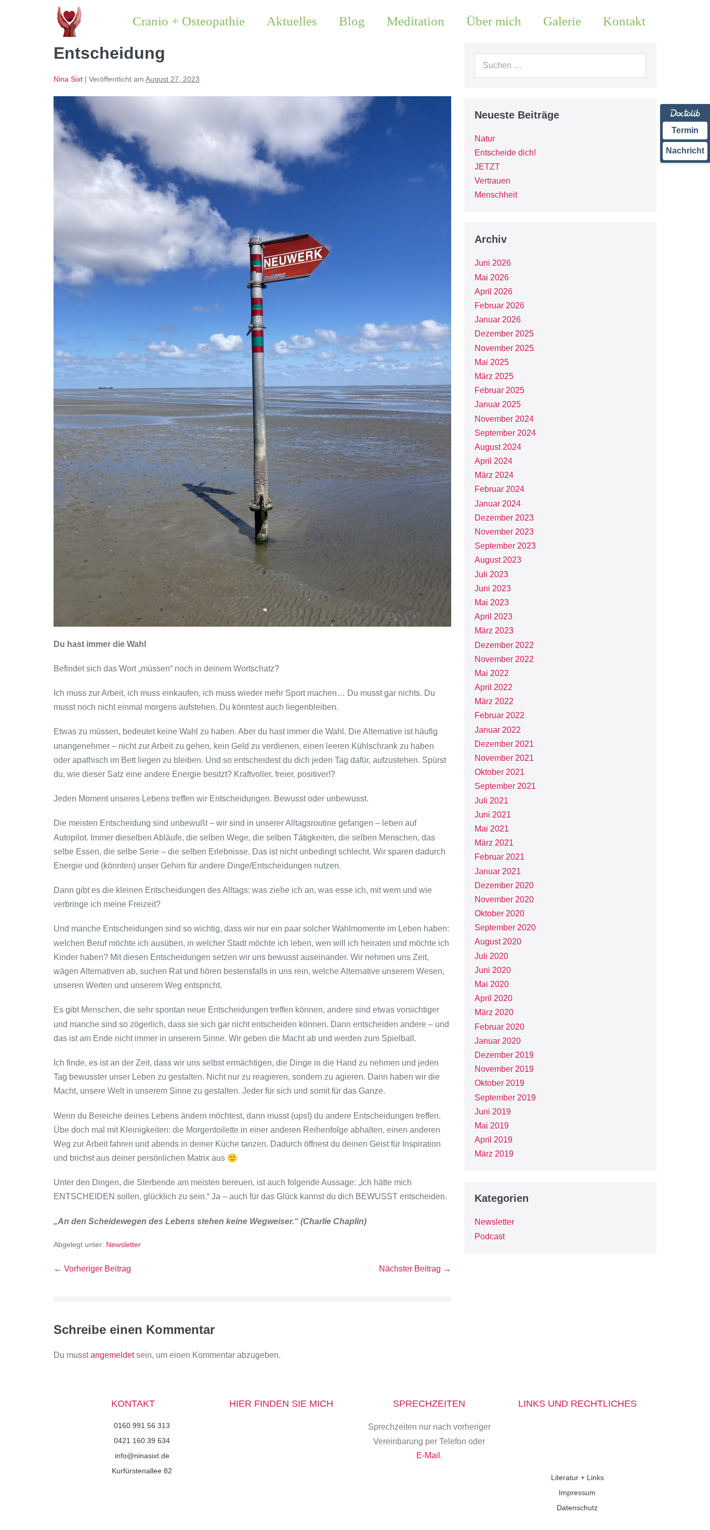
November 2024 (504, 418)
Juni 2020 (493, 970)
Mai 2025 (492, 362)
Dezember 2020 (504, 885)
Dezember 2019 (504, 1055)
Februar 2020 (499, 1026)
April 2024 (493, 461)
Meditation (415, 21)
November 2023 (504, 531)
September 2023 (505, 545)
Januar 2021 (498, 871)
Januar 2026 (498, 319)
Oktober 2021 (499, 772)
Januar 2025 (498, 404)
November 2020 (504, 899)
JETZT (487, 166)
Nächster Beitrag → (415, 1268)
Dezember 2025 (504, 333)
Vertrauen (492, 180)
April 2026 (493, 291)
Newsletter (123, 1244)
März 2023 (494, 630)
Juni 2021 (493, 814)
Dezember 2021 (504, 744)
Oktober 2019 (499, 1083)
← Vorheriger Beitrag (92, 1268)
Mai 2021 (492, 828)
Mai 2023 (492, 602)
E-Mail (428, 1455)
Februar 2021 (499, 856)
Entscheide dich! (505, 152)
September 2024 (505, 433)
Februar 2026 (499, 305)
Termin (685, 130)
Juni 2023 (493, 588)
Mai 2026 (492, 277)
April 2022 (493, 687)
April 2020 (493, 998)
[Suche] (632, 65)
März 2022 (494, 701)
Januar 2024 (498, 503)
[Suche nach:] (560, 65)
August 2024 (498, 447)
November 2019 (504, 1069)
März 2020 (494, 1012)
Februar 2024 (499, 489)
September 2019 (505, 1097)
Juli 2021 (491, 800)
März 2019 (494, 1153)
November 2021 (504, 758)
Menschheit (496, 194)
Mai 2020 (492, 984)
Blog (352, 21)
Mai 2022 (492, 673)
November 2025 (504, 348)
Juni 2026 (493, 262)
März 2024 (494, 475)
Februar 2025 (499, 390)
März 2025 (494, 376)
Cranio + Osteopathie (189, 21)
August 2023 (498, 559)
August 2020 (498, 941)
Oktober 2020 (499, 913)
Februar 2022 (499, 715)
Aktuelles (292, 21)
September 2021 (505, 786)
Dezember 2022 (504, 645)
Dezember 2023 (504, 517)
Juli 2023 (491, 574)
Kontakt (624, 21)
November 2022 (504, 659)
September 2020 (505, 927)
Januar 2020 (498, 1040)
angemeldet (112, 1355)
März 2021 (494, 842)
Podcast (490, 1236)
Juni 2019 (493, 1111)
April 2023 (493, 616)
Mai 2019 (492, 1125)
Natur (485, 138)
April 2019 (493, 1139)
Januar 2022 (498, 729)
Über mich (493, 21)
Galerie (562, 21)
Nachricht (685, 150)
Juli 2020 (491, 956)
